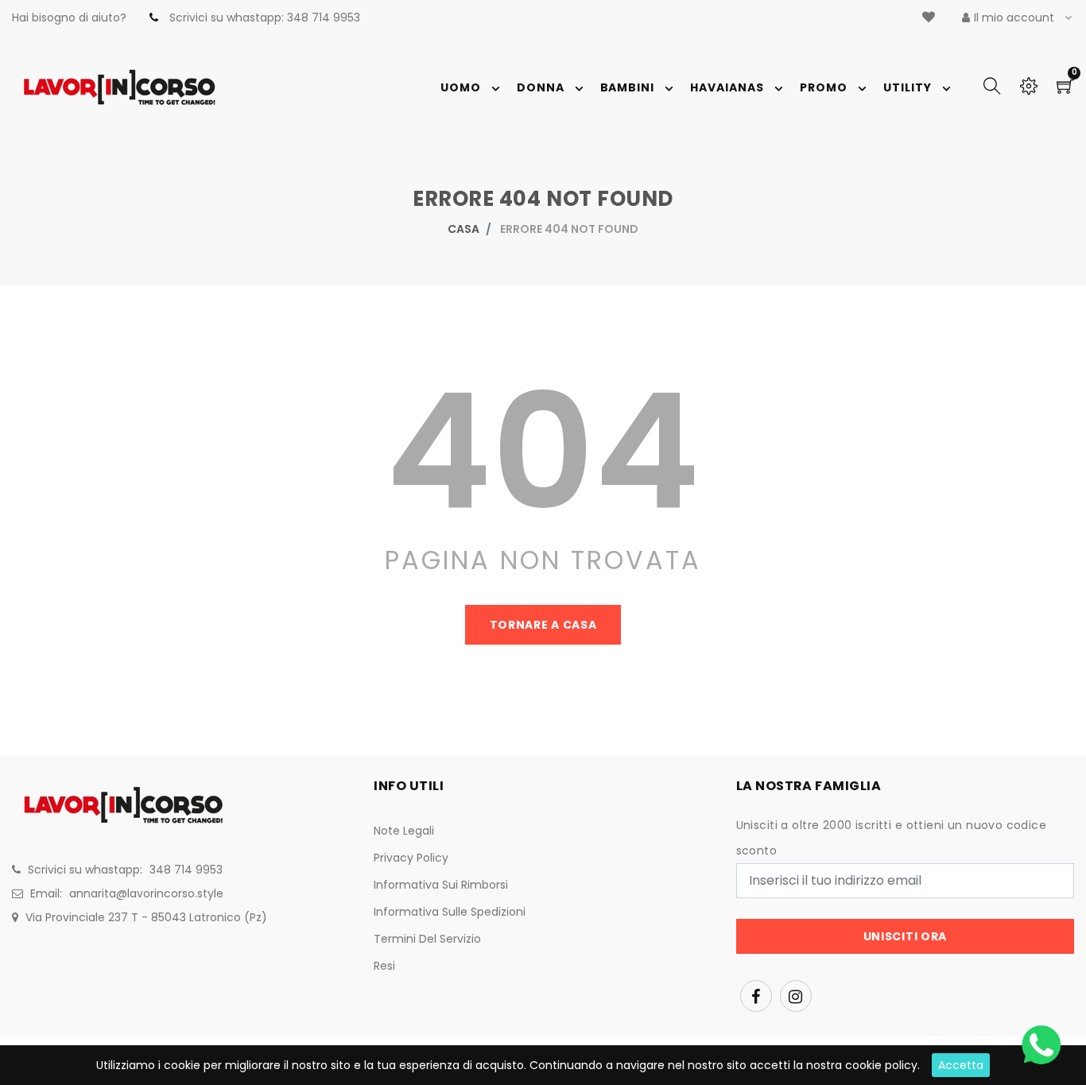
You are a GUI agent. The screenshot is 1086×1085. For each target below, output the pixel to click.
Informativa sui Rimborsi (441, 885)
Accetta (960, 1065)
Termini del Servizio (427, 939)
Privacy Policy (411, 858)
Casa (463, 229)
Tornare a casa (543, 625)
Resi (384, 966)
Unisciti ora (905, 936)
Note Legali (404, 831)
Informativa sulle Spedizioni (450, 912)
